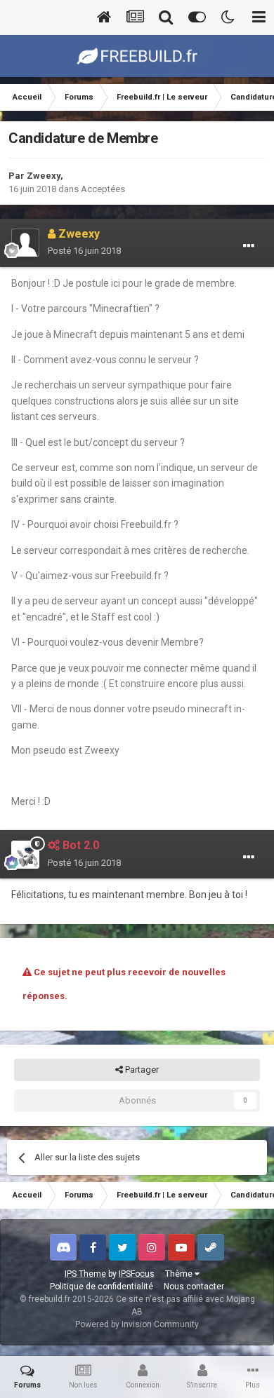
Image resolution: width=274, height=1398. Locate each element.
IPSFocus (137, 1274)
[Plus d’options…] (249, 246)
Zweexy (43, 175)
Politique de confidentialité (101, 1286)
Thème (180, 1274)
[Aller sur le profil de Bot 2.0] (25, 855)
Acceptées (103, 189)
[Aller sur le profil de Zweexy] (25, 243)
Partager (141, 1069)
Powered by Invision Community (137, 1324)
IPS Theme (85, 1274)
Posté (84, 250)
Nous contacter (194, 1286)
